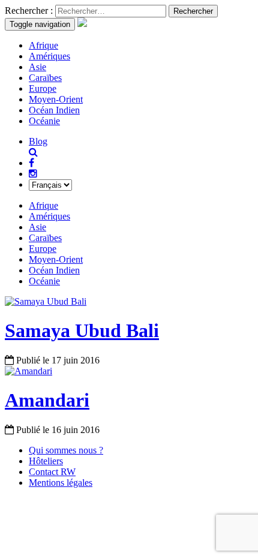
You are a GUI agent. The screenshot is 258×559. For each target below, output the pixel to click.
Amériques (49, 56)
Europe (42, 88)
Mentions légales (60, 482)
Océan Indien (54, 110)
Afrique (43, 45)
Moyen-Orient (56, 99)
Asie (37, 67)
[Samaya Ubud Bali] (45, 301)
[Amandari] (28, 371)
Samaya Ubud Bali (82, 330)
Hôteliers (46, 461)
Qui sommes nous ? (66, 450)
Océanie (44, 121)
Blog (38, 141)
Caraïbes (45, 78)
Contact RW (52, 472)
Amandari (47, 400)
